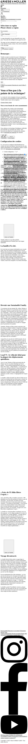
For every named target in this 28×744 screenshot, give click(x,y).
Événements (23, 630)
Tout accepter (11, 138)
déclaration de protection (10, 132)
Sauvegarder (9, 167)
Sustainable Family (15, 205)
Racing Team (4, 632)
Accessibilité (4, 736)
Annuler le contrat (8, 738)
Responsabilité (4, 630)
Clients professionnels (6, 633)
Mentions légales (5, 735)
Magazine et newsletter (14, 630)
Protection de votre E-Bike (18, 3)
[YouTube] (14, 724)
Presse (23, 633)
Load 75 (22, 341)
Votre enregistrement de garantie (13, 19)
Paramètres (3, 138)
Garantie (15, 635)
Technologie (4, 635)
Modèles (3, 19)
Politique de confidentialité (15, 735)
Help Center (20, 635)
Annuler (3, 167)
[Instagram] (14, 649)
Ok (2, 82)
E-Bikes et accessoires (6, 3)
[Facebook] (14, 689)
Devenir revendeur (16, 633)
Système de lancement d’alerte (14, 736)
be (14, 738)
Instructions (10, 635)
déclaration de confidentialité (13, 149)
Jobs (26, 633)
